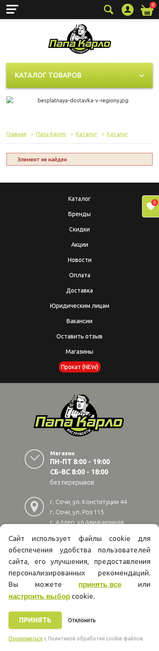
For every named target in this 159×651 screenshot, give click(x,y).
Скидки (79, 229)
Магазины (79, 351)
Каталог (79, 198)
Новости (80, 259)
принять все (99, 585)
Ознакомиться (25, 639)
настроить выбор (39, 596)
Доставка (79, 290)
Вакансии (79, 321)
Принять (35, 620)
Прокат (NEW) (79, 367)
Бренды (79, 214)
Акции (79, 244)
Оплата (79, 275)
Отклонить (81, 620)
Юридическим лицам (79, 305)
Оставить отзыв (79, 336)
